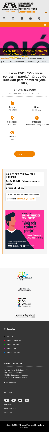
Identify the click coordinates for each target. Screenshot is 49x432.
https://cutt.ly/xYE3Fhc (26, 199)
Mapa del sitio (11, 408)
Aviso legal (8, 412)
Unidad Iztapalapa (13, 344)
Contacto (9, 405)
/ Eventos (10, 59)
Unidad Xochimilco (13, 352)
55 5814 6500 (11, 382)
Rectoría (10, 336)
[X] (13, 400)
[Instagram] (27, 400)
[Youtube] (20, 400)
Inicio (3, 59)
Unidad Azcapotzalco (14, 340)
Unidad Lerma (12, 348)
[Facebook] (6, 400)
